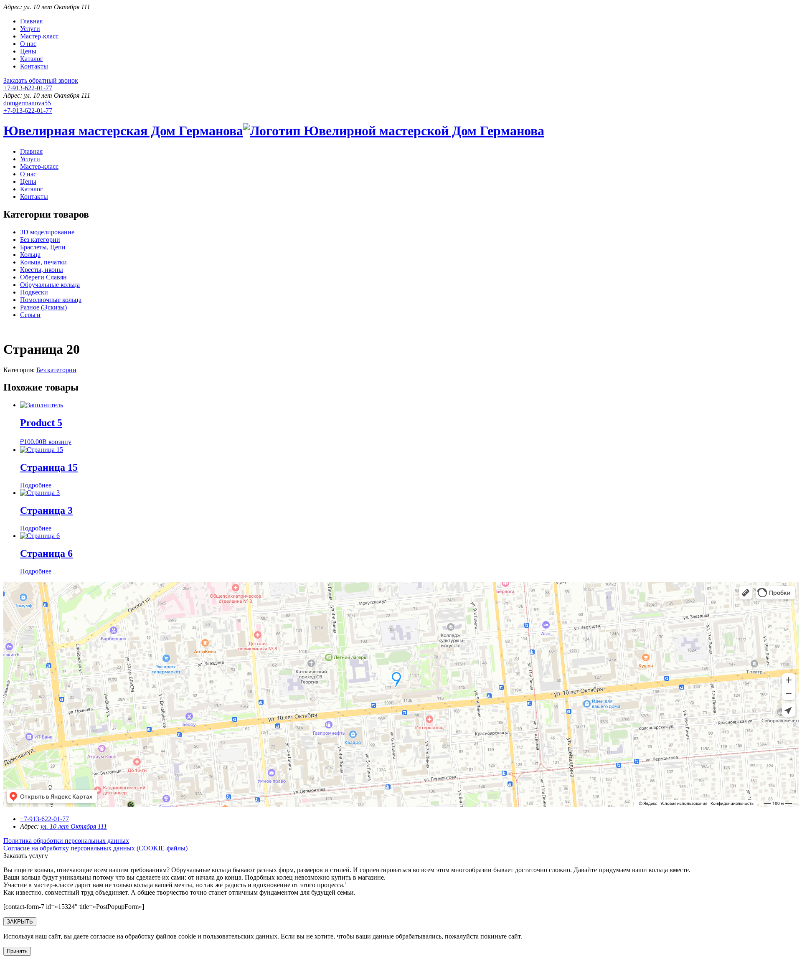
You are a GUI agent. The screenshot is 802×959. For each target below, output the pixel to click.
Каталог (31, 58)
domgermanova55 (27, 103)
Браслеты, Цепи (43, 247)
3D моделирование (47, 232)
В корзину (56, 441)
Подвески (34, 292)
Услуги (30, 28)
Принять (17, 951)
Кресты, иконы (41, 269)
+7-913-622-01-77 (27, 87)
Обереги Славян (43, 277)
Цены (28, 51)
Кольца (30, 254)
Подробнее (35, 485)
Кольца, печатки (43, 262)
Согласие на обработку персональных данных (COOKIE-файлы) (95, 848)
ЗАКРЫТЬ (20, 921)
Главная (31, 21)
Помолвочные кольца (50, 299)
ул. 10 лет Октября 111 (74, 826)
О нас (28, 43)
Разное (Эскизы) (43, 307)
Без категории (40, 239)
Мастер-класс (39, 36)
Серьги (30, 314)
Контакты (34, 66)
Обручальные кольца (50, 284)
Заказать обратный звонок (40, 80)
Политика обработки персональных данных (66, 840)
